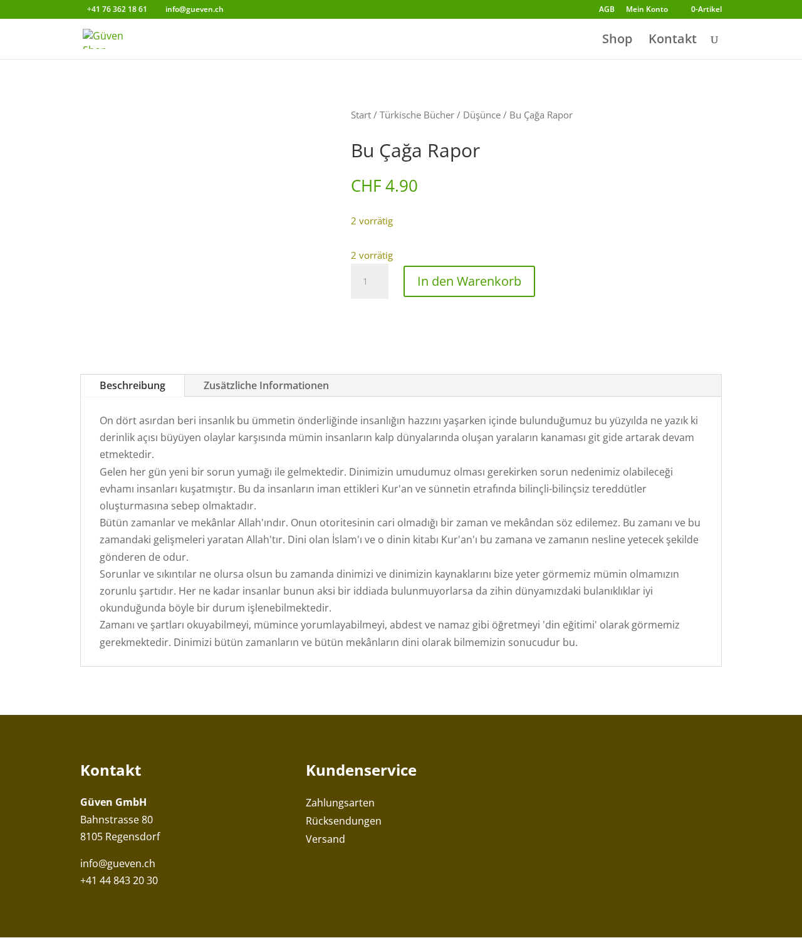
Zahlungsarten (340, 803)
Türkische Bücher (417, 114)
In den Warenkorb (469, 281)
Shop (617, 40)
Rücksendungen (344, 821)
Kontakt (672, 40)
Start (361, 114)
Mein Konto (647, 10)
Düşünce (482, 114)
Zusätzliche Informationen (266, 385)
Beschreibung (132, 385)
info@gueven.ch (117, 863)
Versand (325, 839)
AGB (607, 10)
